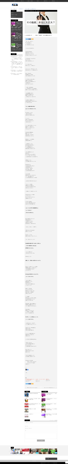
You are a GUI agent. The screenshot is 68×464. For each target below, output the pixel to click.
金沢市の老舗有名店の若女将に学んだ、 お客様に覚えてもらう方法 (34, 404)
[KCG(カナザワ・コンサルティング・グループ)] (15, 5)
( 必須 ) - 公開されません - (28, 428)
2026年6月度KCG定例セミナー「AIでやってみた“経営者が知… (51, 399)
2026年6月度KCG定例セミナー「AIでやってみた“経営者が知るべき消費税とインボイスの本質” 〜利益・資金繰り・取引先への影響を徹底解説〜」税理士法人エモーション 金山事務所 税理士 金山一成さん (16, 36)
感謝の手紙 (47, 379)
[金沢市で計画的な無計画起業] (15, 451)
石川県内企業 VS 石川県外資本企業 (33, 393)
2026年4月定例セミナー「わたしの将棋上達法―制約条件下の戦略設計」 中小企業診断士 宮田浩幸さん (17, 71)
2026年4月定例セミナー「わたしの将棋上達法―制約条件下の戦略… (51, 409)
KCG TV (13, 12)
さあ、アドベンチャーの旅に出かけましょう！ (49, 387)
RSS (48, 458)
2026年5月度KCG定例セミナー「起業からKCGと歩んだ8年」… (51, 404)
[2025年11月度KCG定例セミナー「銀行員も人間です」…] (24, 451)
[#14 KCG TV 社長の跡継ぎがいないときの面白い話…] (52, 451)
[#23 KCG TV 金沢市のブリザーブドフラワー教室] (34, 451)
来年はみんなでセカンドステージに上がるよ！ (32, 387)
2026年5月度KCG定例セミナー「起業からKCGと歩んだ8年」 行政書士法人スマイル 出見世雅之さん (19, 46)
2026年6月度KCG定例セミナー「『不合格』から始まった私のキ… (51, 394)
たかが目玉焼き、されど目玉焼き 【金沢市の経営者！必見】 (34, 399)
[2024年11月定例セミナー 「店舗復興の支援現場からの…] (43, 451)
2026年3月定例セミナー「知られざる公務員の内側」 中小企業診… (51, 414)
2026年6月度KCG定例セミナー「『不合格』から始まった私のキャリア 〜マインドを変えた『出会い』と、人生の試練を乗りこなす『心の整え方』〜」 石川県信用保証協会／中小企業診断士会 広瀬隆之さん (16, 25)
